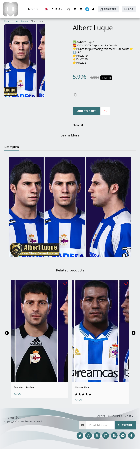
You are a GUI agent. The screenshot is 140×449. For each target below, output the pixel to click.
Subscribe (125, 425)
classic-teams (21, 21)
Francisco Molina (24, 387)
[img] (39, 331)
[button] (68, 9)
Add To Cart (41, 378)
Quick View (39, 371)
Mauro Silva (82, 387)
